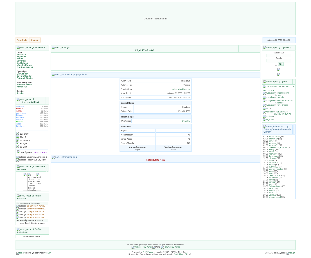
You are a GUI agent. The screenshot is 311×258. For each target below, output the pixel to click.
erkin (271, 193)
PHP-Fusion (148, 252)
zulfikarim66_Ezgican (278, 147)
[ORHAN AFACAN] (272, 86)
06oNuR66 (273, 167)
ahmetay (272, 143)
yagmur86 (273, 154)
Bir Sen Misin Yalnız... (36, 206)
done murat (274, 156)
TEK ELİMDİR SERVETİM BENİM (282, 113)
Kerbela (280, 97)
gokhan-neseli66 (276, 169)
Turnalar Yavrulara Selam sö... (284, 101)
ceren (271, 180)
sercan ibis (273, 177)
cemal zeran (274, 136)
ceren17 (272, 182)
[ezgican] (268, 116)
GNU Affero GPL (181, 254)
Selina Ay (273, 195)
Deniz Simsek (275, 175)
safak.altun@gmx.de (181, 89)
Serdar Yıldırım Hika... (36, 209)
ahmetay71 (273, 145)
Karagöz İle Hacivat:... (36, 212)
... (275, 119)
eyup (271, 184)
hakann (272, 190)
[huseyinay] (269, 93)
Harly (48, 253)
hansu (271, 188)
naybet (272, 165)
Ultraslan (272, 158)
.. (271, 108)
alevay (271, 149)
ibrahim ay (273, 139)
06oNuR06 (273, 162)
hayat (271, 173)
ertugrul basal (275, 197)
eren (271, 160)
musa (271, 171)
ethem (271, 152)
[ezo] (266, 108)
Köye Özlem (282, 105)
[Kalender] (268, 112)
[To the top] (20, 253)
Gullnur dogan (275, 186)
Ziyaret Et (186, 121)
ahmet (271, 141)
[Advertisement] (155, 62)
